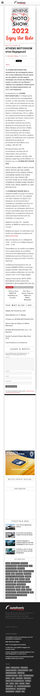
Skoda (27, 579)
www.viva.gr (14, 236)
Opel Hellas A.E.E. (11, 592)
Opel (13, 574)
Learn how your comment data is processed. (19, 391)
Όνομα (7, 371)
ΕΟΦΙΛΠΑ (27, 576)
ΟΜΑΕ (7, 563)
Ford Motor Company (11, 571)
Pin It (8, 65)
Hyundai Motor (10, 587)
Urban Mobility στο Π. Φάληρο (15, 315)
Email (7, 376)
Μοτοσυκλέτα (13, 45)
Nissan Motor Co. (10, 584)
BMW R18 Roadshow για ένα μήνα (12, 295)
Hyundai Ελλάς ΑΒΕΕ (23, 592)
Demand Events (29, 287)
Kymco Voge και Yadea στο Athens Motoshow (27, 296)
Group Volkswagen (11, 597)
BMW (20, 571)
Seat (31, 592)
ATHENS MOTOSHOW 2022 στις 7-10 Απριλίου (18, 331)
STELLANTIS (19, 574)
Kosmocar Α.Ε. (15, 563)
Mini (23, 587)
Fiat (7, 579)
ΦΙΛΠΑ (18, 589)
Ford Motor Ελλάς (28, 571)
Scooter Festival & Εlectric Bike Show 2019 (18, 337)
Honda (11, 579)
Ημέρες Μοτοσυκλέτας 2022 (15, 311)
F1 (15, 581)
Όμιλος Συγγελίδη (11, 566)
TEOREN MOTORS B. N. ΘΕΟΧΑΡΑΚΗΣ (16, 595)
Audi (27, 587)
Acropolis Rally (21, 584)
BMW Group (21, 568)
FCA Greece (24, 563)
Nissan (8, 574)
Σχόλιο (7, 357)
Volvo (23, 589)
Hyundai (22, 579)
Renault (29, 589)
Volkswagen (9, 581)
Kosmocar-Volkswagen (24, 581)
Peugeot (18, 587)
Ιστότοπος (8, 381)
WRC (16, 579)
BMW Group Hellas (11, 568)
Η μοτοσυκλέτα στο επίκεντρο (16, 343)
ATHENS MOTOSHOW (19, 287)
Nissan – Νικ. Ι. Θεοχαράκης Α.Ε (15, 576)
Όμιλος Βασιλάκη (23, 566)
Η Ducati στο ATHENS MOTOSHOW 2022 (19, 319)
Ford (31, 566)
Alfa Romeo (27, 574)
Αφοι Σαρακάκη (10, 589)
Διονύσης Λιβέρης (13, 56)
